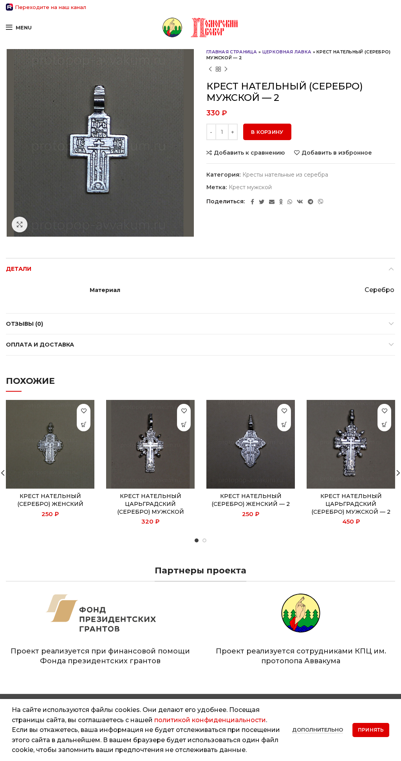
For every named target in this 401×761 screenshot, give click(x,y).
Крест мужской (250, 187)
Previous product (210, 69)
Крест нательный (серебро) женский (50, 500)
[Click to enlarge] (19, 224)
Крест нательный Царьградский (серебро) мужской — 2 (350, 504)
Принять (371, 730)
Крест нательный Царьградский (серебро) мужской (150, 504)
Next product (226, 69)
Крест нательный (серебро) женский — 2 (250, 500)
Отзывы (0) (24, 323)
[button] (83, 424)
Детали (18, 268)
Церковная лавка (287, 52)
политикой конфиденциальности (210, 720)
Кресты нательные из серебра (285, 175)
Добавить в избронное (337, 152)
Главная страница (231, 52)
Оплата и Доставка (40, 344)
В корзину (267, 132)
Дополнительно (317, 729)
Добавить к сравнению (249, 152)
